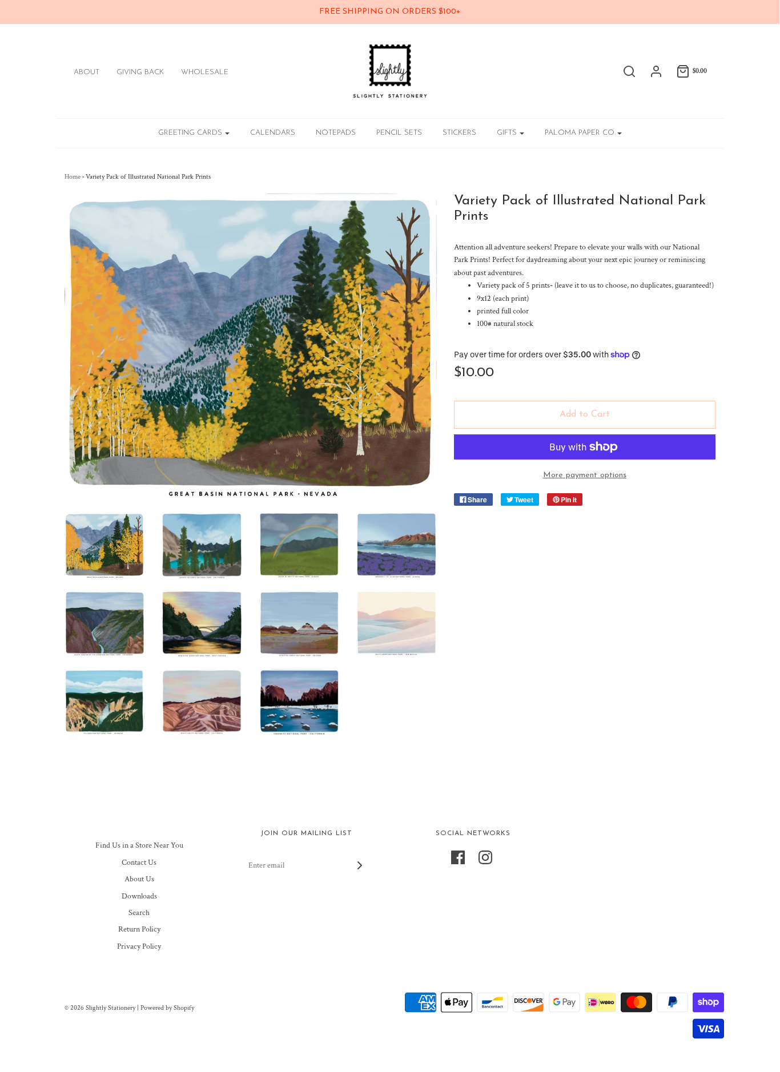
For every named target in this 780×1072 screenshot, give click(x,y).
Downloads (139, 896)
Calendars (272, 132)
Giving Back (140, 72)
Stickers (459, 132)
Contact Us (139, 862)
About (86, 72)
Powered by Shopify (167, 1008)
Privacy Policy (139, 946)
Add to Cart (585, 414)
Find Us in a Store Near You (139, 845)
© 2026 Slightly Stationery (100, 1008)
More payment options (584, 475)
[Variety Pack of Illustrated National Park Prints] (105, 546)
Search (139, 913)
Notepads (336, 132)
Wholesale (204, 72)
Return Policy (139, 929)
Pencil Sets (399, 132)
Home (73, 176)
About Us (139, 879)
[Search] (623, 71)
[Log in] (650, 71)
